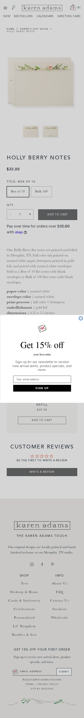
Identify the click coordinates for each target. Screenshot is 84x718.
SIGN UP (42, 388)
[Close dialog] (81, 318)
